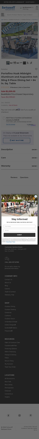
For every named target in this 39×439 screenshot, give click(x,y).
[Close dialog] (35, 196)
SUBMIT (19, 234)
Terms (14, 241)
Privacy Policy (9, 241)
